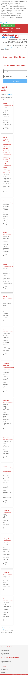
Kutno (8, 278)
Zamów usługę (8, 25)
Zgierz (8, 186)
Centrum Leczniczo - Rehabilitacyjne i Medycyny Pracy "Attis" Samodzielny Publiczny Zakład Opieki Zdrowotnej (7, 480)
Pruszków (5, 313)
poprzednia (4, 627)
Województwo (6, 69)
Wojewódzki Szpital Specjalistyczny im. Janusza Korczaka (7, 606)
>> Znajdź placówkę (5, 650)
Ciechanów (5, 451)
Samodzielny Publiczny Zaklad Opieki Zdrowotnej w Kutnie (6, 272)
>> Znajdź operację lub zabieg (7, 652)
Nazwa (10, 94)
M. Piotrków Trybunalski (6, 246)
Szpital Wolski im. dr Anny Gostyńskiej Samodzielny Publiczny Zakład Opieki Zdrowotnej (6, 339)
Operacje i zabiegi (7, 31)
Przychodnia (6, 251)
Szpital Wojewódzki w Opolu (6, 515)
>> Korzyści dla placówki (6, 661)
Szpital (7, 188)
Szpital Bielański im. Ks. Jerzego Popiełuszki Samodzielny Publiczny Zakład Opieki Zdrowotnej (7, 374)
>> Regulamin (4, 654)
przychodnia (6, 220)
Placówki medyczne (7, 28)
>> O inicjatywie (4, 669)
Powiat (4, 74)
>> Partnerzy (4, 672)
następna (3, 629)
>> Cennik (3, 662)
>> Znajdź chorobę (5, 653)
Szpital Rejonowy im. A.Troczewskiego (7, 281)
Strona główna (5, 48)
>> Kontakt (3, 671)
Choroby (17, 28)
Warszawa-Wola (7, 348)
